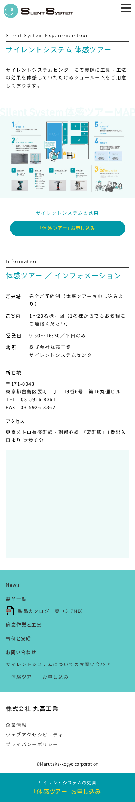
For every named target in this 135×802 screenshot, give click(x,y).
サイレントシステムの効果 (67, 787)
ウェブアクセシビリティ (35, 734)
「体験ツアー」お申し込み (37, 676)
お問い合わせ (21, 651)
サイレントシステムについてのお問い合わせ (58, 664)
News (13, 584)
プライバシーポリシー (32, 744)
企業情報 (16, 724)
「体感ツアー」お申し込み (67, 227)
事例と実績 (18, 638)
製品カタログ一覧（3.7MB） (52, 610)
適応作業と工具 (24, 624)
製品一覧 (16, 598)
